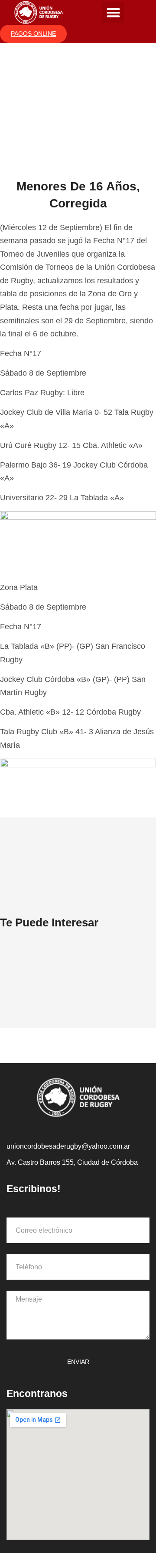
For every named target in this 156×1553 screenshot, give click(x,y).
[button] (113, 13)
